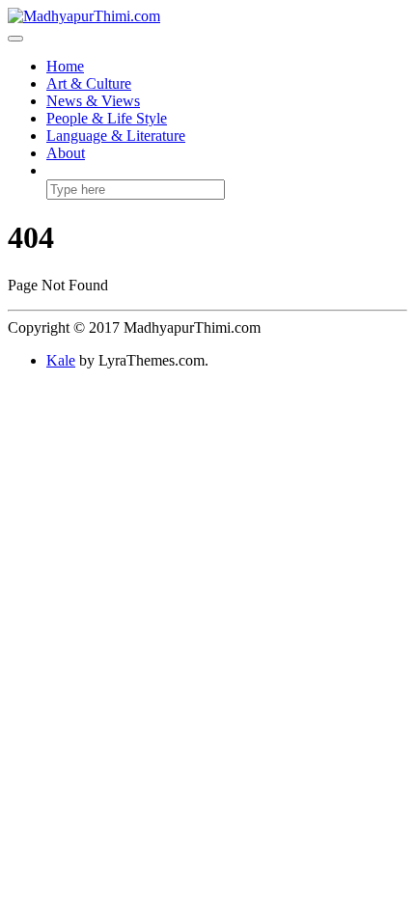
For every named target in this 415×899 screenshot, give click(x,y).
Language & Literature (115, 135)
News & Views (93, 101)
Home (65, 66)
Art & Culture (88, 83)
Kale (60, 360)
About (65, 153)
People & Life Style (106, 118)
